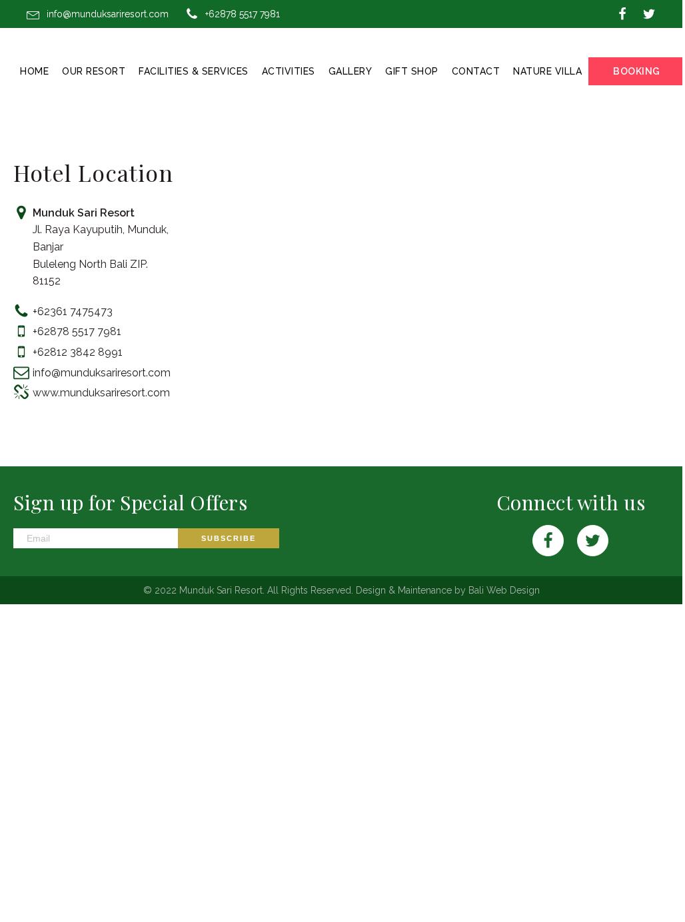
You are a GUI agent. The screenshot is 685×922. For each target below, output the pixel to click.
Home (34, 71)
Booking (636, 71)
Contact (476, 71)
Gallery (350, 71)
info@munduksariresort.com (108, 14)
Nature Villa (547, 71)
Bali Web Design (504, 590)
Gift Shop (411, 71)
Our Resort (93, 71)
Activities (288, 71)
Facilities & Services (194, 71)
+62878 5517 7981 (242, 14)
